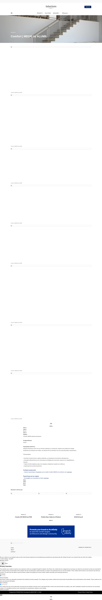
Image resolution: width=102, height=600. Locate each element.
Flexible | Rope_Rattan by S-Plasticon (51, 517)
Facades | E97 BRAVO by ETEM (23, 517)
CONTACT (13, 551)
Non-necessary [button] (3, 582)
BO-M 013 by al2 (78, 517)
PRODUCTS (13, 32)
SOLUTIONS (48, 13)
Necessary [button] (2, 574)
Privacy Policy (81, 592)
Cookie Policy (89, 592)
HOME (12, 547)
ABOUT (12, 549)
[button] (49, 520)
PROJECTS (40, 13)
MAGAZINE (56, 13)
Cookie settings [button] (4, 558)
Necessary (3, 575)
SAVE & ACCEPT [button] (4, 589)
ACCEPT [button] (11, 558)
